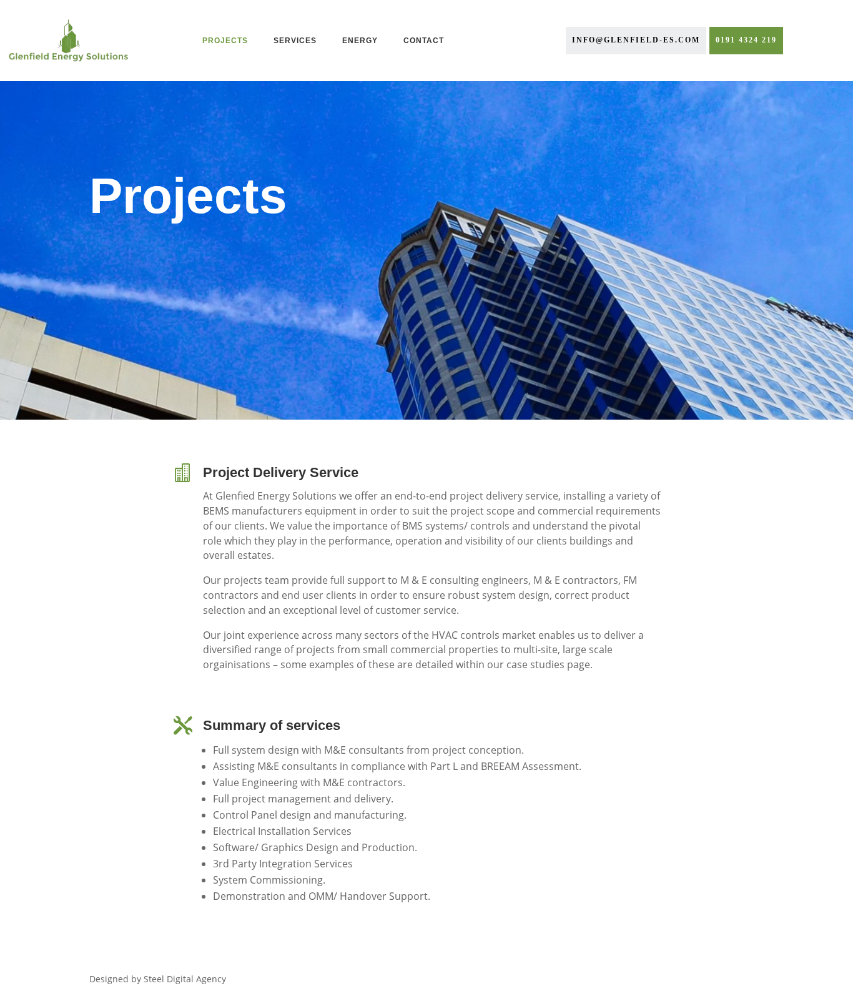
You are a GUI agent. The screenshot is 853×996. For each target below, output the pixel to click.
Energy (360, 40)
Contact (423, 40)
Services (295, 40)
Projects (225, 40)
